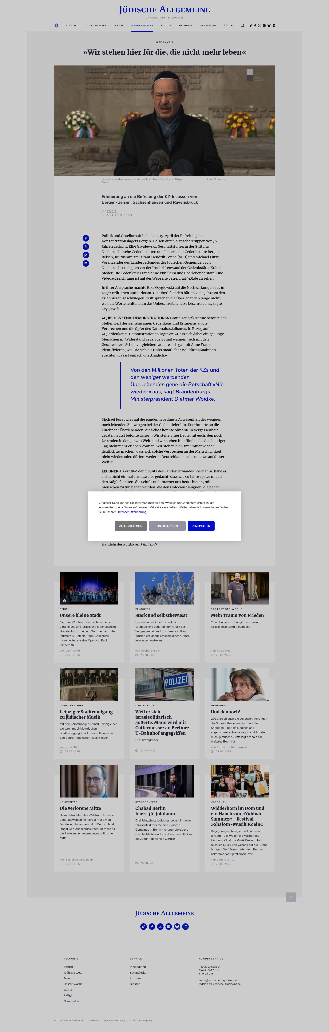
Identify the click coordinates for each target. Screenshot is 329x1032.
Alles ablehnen (130, 526)
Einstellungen (167, 526)
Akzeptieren (201, 526)
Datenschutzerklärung (131, 512)
